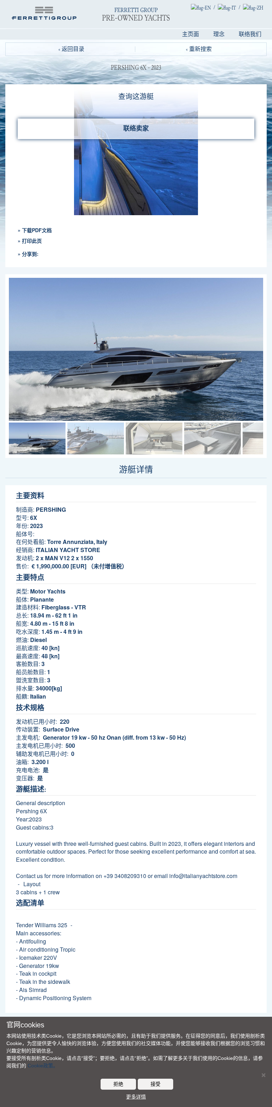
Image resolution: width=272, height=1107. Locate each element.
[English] (201, 7)
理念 (219, 34)
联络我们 (250, 34)
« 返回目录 (71, 49)
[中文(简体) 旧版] (253, 7)
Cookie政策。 (43, 1065)
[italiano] (227, 7)
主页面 (190, 34)
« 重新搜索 (199, 49)
